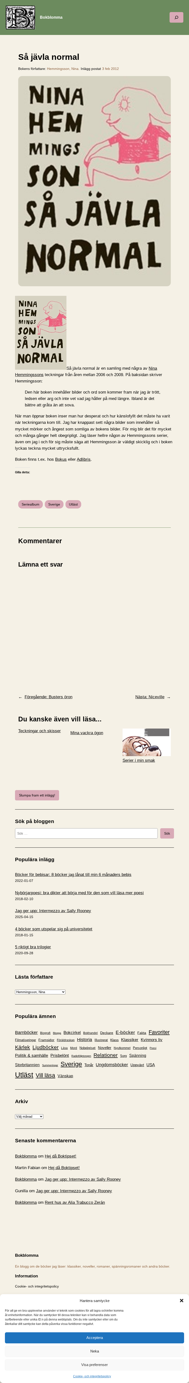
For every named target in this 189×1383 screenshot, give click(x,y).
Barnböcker (26, 1032)
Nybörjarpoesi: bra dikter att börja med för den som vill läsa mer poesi (79, 892)
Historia (84, 1039)
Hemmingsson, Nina (63, 69)
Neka (94, 1351)
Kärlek (22, 1047)
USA (150, 1064)
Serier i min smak (139, 760)
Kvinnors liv (151, 1039)
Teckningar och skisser (39, 731)
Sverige (54, 504)
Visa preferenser (94, 1365)
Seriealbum (30, 504)
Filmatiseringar (25, 1040)
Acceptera (94, 1337)
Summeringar (50, 1065)
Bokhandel (90, 1032)
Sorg (123, 1056)
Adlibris (84, 459)
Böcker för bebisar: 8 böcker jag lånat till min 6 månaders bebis (73, 874)
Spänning (137, 1055)
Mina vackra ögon (86, 733)
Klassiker (129, 1039)
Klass (114, 1040)
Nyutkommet (122, 1048)
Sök (167, 833)
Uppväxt (137, 1065)
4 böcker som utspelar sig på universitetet (53, 929)
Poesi (153, 1048)
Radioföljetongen (81, 1055)
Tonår (88, 1065)
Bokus (61, 459)
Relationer (106, 1055)
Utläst (73, 504)
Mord (73, 1048)
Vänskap (65, 1076)
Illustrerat (101, 1040)
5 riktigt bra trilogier (33, 947)
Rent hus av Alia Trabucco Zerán (75, 1202)
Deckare (106, 1033)
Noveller (104, 1048)
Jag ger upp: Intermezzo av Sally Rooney (53, 910)
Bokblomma (51, 17)
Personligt (140, 1048)
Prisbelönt (59, 1055)
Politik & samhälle (31, 1055)
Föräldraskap (66, 1040)
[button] (181, 1300)
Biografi (45, 1033)
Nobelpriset (87, 1048)
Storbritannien (27, 1065)
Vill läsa (45, 1075)
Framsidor (46, 1040)
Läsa (64, 1048)
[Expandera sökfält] (176, 17)
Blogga (57, 1033)
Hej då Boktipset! (60, 1156)
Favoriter (159, 1032)
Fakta (141, 1033)
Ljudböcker (45, 1047)
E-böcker (125, 1032)
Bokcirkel (72, 1032)
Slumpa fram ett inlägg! (37, 795)
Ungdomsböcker (112, 1064)
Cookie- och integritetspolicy (92, 1376)
